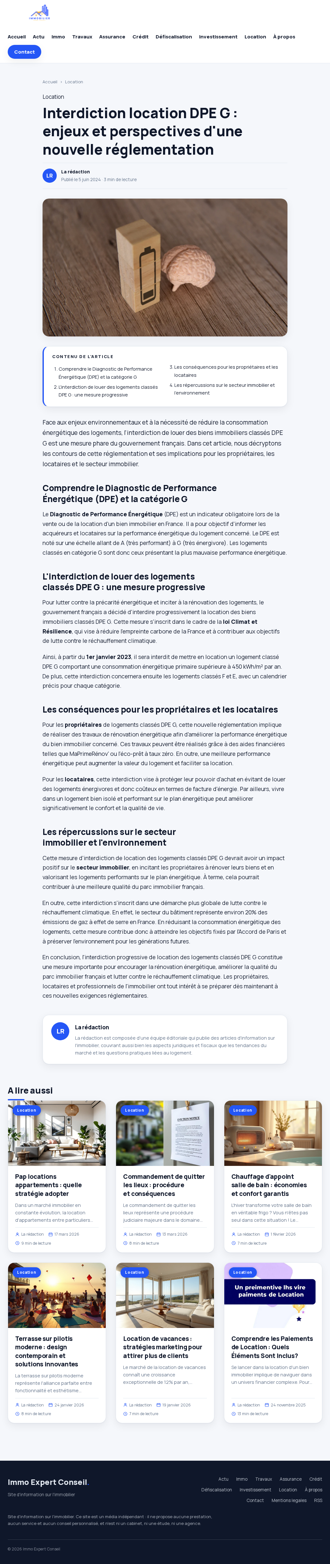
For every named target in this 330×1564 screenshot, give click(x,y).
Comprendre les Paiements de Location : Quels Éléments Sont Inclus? (272, 1347)
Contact (24, 51)
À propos (284, 36)
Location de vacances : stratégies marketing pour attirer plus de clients (162, 1347)
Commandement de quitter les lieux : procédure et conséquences (164, 1185)
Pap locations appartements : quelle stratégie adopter (48, 1185)
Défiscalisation (174, 36)
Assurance (112, 36)
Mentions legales (289, 1500)
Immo (58, 36)
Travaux (82, 36)
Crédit (140, 36)
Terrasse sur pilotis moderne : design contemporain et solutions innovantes (46, 1351)
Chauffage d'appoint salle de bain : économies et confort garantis (269, 1185)
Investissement (218, 36)
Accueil (17, 36)
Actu (38, 36)
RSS (318, 1500)
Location (255, 36)
